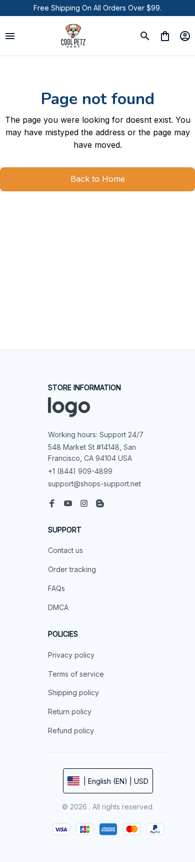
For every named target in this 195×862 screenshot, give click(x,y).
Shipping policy (73, 692)
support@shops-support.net (94, 483)
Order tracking (72, 569)
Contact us (65, 550)
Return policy (70, 711)
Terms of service (76, 674)
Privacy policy (71, 655)
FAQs (56, 588)
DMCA (58, 607)
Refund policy (71, 730)
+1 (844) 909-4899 (80, 471)
